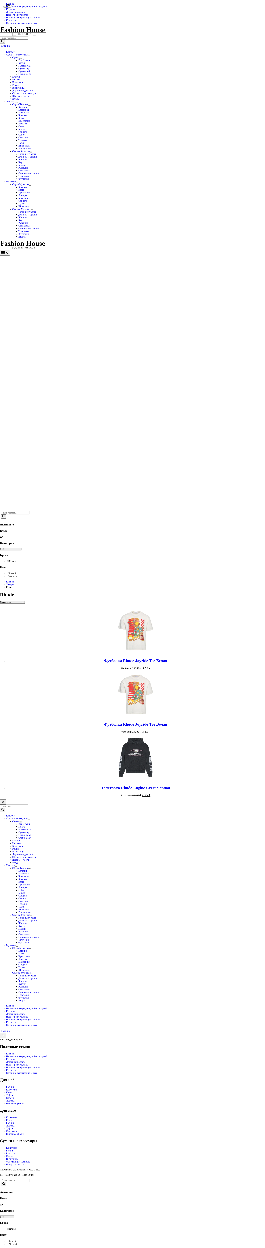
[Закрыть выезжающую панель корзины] (3, 1035)
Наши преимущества (17, 1064)
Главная (10, 1053)
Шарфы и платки (15, 1164)
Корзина (10, 1059)
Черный (13, 576)
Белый (12, 573)
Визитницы (12, 1159)
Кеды (9, 1092)
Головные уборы (15, 1103)
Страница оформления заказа (21, 1073)
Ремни (9, 1150)
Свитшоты (11, 1131)
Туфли (9, 1095)
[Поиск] (2, 42)
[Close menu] (3, 802)
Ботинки (10, 1087)
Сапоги (10, 1098)
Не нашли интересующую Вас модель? (26, 1056)
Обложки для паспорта (18, 1161)
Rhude (12, 561)
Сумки (9, 1156)
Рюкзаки (10, 1153)
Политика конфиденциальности (23, 1067)
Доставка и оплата (15, 1062)
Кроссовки (11, 1089)
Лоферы (10, 1100)
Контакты (11, 1070)
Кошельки (11, 1148)
